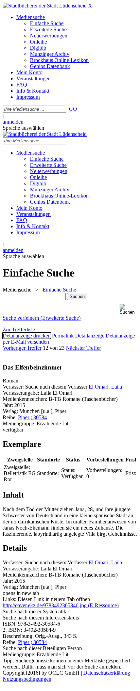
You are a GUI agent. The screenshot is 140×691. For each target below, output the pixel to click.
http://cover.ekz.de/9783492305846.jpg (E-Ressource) (61, 605)
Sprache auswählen (23, 128)
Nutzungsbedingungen (27, 679)
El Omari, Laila (105, 387)
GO (73, 109)
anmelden (13, 122)
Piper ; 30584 (32, 417)
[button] (128, 309)
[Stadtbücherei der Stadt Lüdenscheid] (45, 6)
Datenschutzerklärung (106, 673)
